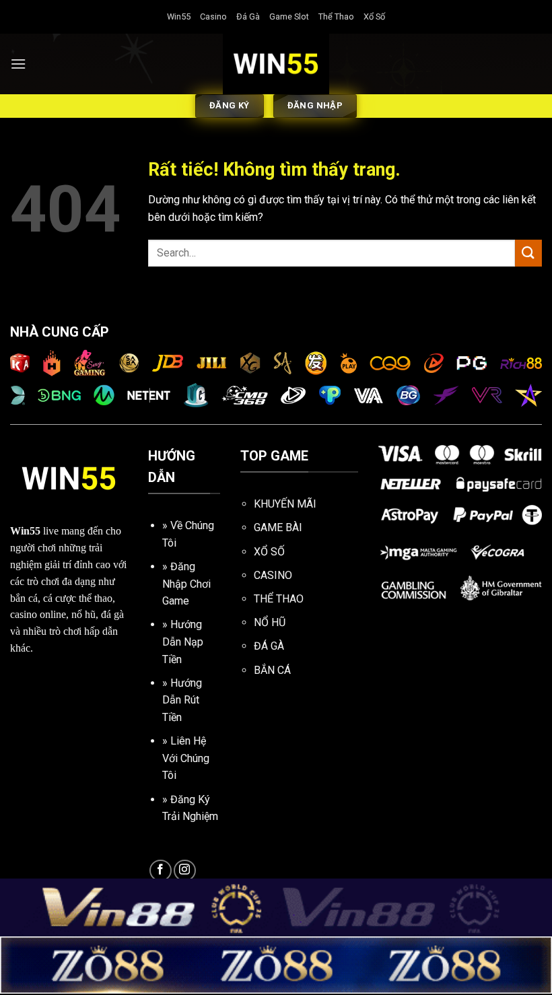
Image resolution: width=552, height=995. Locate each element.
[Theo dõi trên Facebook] (160, 871)
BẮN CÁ (272, 670)
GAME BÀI (278, 527)
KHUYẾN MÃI (285, 503)
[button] (18, 63)
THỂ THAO (279, 598)
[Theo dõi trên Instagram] (185, 871)
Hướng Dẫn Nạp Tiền (182, 641)
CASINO (273, 575)
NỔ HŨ (269, 622)
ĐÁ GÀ (269, 646)
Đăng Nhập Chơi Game (186, 583)
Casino (213, 16)
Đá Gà (248, 16)
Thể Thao (336, 16)
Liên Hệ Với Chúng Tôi (185, 758)
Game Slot (289, 16)
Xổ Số (374, 16)
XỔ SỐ (269, 551)
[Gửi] (528, 253)
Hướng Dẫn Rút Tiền (182, 700)
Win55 (179, 16)
